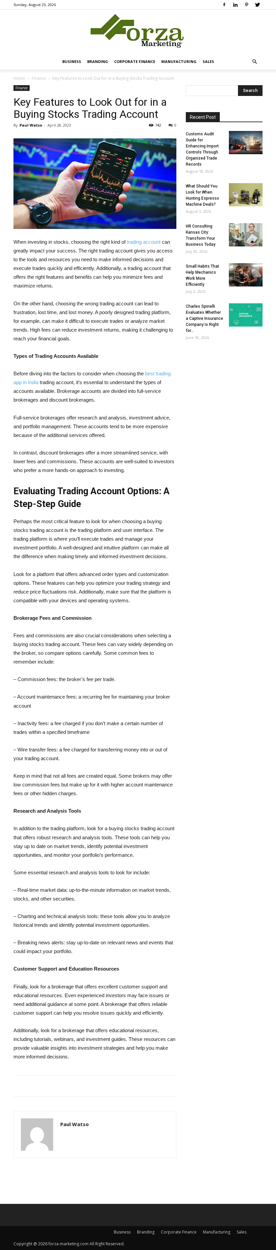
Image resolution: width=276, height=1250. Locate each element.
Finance (39, 78)
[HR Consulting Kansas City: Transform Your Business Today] (246, 234)
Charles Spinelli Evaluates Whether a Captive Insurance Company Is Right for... (204, 318)
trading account (144, 242)
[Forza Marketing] (138, 32)
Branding (97, 61)
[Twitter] (257, 4)
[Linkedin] (235, 4)
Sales (208, 61)
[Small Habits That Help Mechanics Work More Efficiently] (246, 274)
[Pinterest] (246, 4)
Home (19, 78)
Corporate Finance (134, 61)
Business (71, 61)
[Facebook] (224, 4)
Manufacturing (179, 61)
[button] (254, 62)
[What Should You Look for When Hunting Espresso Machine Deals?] (246, 194)
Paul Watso (31, 125)
